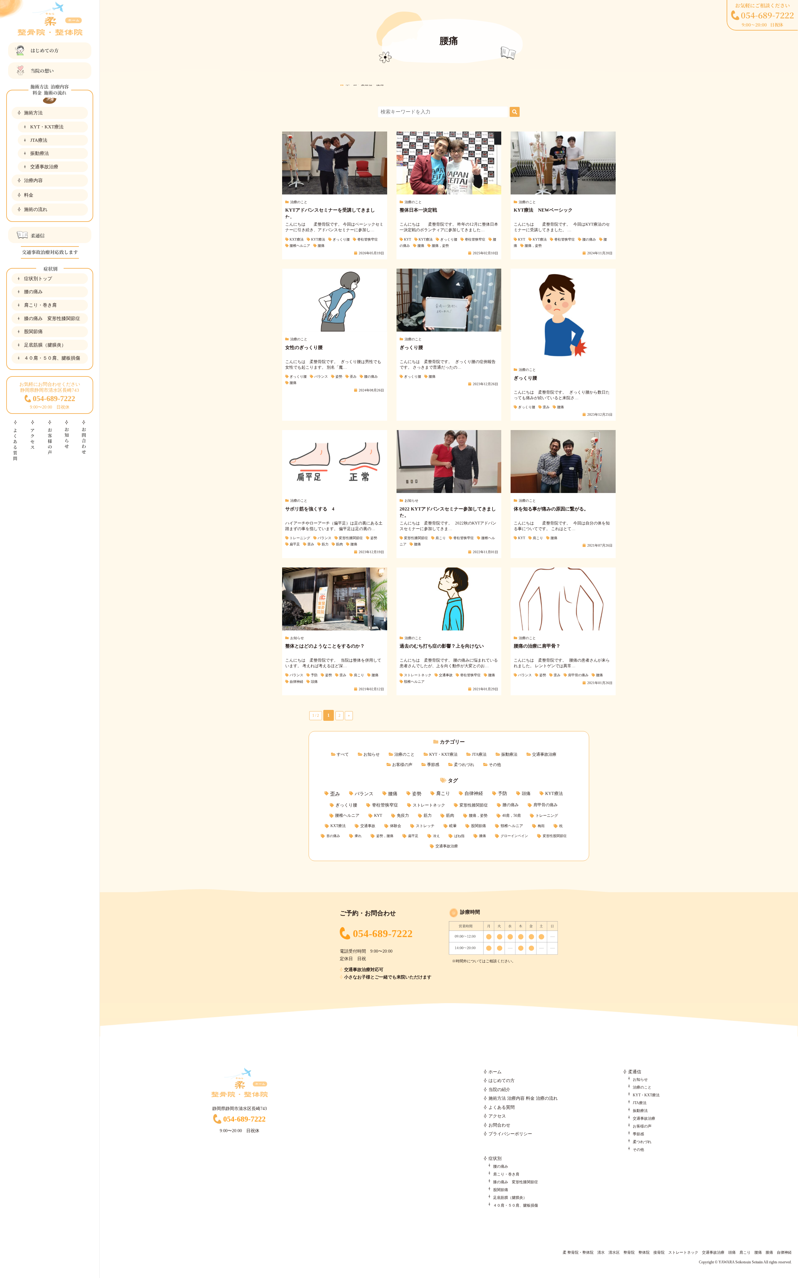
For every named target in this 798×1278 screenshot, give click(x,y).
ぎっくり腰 (346, 805)
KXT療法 (338, 826)
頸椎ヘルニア (512, 826)
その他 (495, 764)
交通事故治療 (44, 166)
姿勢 (416, 793)
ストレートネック (429, 805)
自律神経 (473, 793)
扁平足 (413, 836)
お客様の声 (402, 764)
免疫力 (403, 815)
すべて (343, 754)
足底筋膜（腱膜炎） (45, 344)
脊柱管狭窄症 (385, 805)
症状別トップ (38, 278)
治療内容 (33, 180)
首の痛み (333, 836)
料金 (28, 195)
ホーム (495, 1072)
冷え (436, 836)
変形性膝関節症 (473, 805)
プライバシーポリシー (510, 1134)
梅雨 (541, 826)
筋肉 (450, 815)
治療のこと (404, 754)
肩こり (443, 793)
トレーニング (547, 815)
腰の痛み (33, 291)
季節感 (433, 764)
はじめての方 (501, 1080)
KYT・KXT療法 (47, 126)
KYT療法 (554, 793)
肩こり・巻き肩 (40, 305)
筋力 (428, 815)
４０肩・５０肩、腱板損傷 (52, 358)
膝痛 (482, 836)
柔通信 (634, 1072)
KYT (378, 815)
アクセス (497, 1116)
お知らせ (371, 754)
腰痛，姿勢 (478, 815)
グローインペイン (514, 836)
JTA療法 (38, 140)
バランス (364, 793)
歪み (335, 794)
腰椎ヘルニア (347, 815)
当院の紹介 (499, 1089)
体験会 (395, 826)
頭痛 (526, 793)
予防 (502, 793)
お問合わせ (499, 1125)
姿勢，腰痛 (384, 836)
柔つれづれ (464, 764)
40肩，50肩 (511, 815)
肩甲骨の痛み (545, 804)
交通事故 (367, 826)
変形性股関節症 (555, 836)
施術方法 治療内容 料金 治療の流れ (523, 1098)
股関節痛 (33, 331)
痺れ (358, 836)
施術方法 (33, 112)
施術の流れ (35, 209)
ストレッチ (425, 826)
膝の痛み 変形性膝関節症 (52, 318)
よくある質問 (501, 1107)
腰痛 (392, 793)
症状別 (495, 1158)
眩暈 (453, 826)
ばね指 (459, 836)
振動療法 (39, 153)
